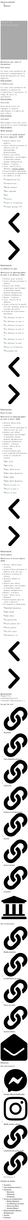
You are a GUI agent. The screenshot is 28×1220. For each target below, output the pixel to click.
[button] (14, 223)
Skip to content (8, 2)
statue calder (18, 169)
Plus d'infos (6, 80)
